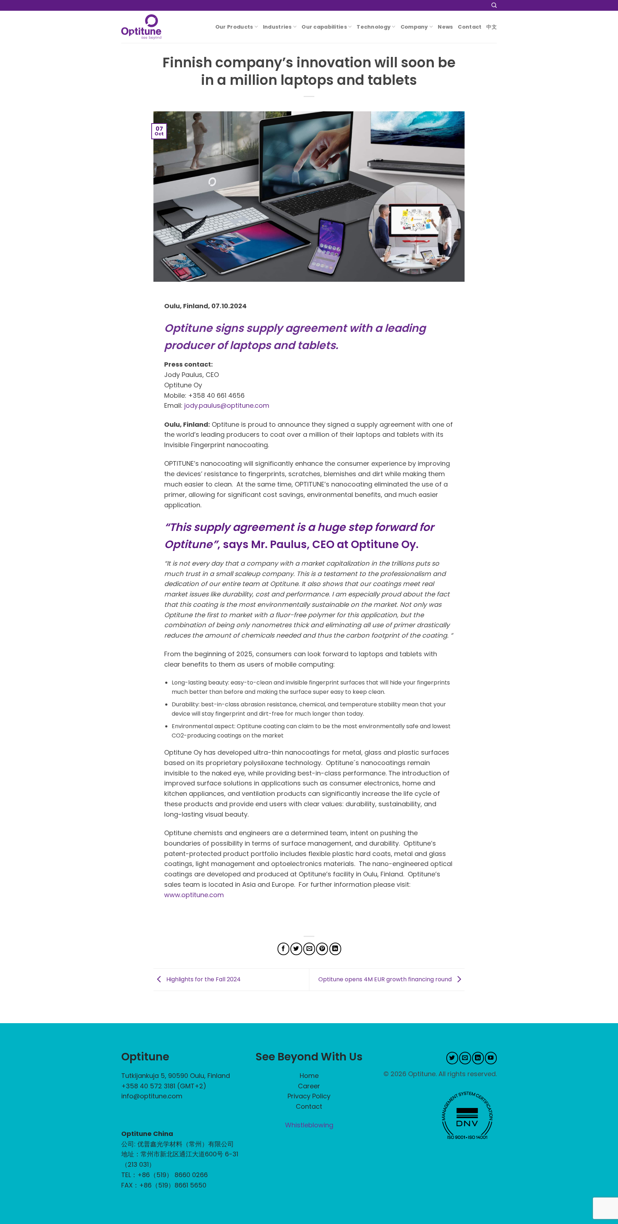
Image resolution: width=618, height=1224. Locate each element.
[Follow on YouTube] (491, 1058)
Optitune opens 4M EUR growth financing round (385, 979)
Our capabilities (324, 26)
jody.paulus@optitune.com (226, 405)
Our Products (234, 26)
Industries (277, 26)
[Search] (494, 5)
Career (309, 1086)
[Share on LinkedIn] (335, 949)
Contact (469, 26)
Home (309, 1075)
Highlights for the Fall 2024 (203, 979)
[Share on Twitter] (296, 949)
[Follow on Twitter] (452, 1058)
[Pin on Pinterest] (322, 949)
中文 (491, 26)
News (445, 26)
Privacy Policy (309, 1096)
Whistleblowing (309, 1125)
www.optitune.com (194, 894)
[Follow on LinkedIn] (478, 1058)
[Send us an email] (465, 1058)
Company (414, 26)
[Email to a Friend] (309, 949)
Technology (374, 26)
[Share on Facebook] (283, 949)
